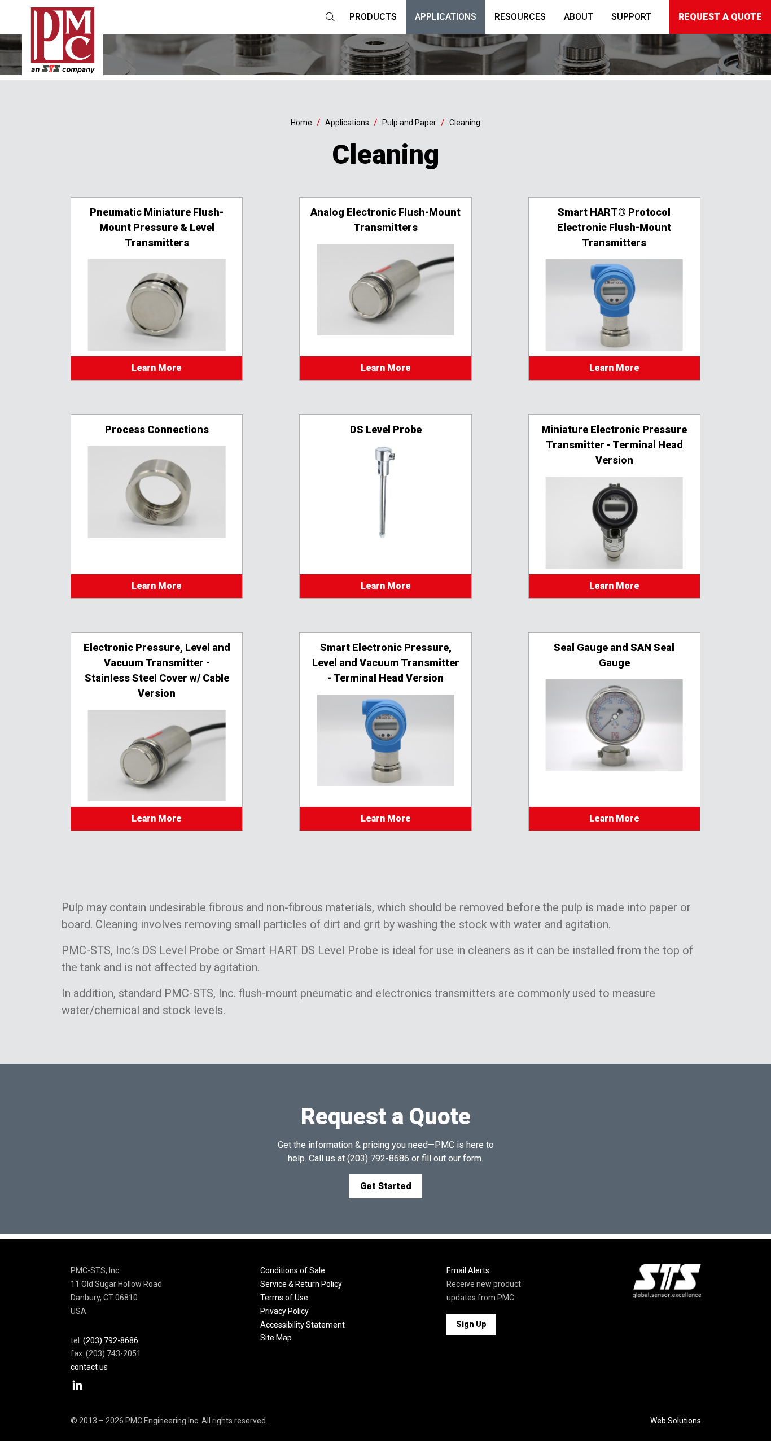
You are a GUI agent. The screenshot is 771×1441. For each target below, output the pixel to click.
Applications (445, 16)
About (578, 16)
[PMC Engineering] (62, 39)
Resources (520, 16)
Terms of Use (284, 1297)
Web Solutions (675, 1420)
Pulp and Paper (409, 122)
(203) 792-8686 (378, 1158)
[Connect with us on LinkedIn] (77, 1385)
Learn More (157, 368)
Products (373, 16)
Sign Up (471, 1324)
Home (301, 122)
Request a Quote (720, 16)
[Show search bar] (330, 17)
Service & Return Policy (301, 1284)
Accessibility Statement (302, 1324)
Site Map (276, 1337)
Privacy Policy (284, 1311)
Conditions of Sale (292, 1270)
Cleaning (464, 122)
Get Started (385, 1186)
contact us (89, 1367)
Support (631, 16)
